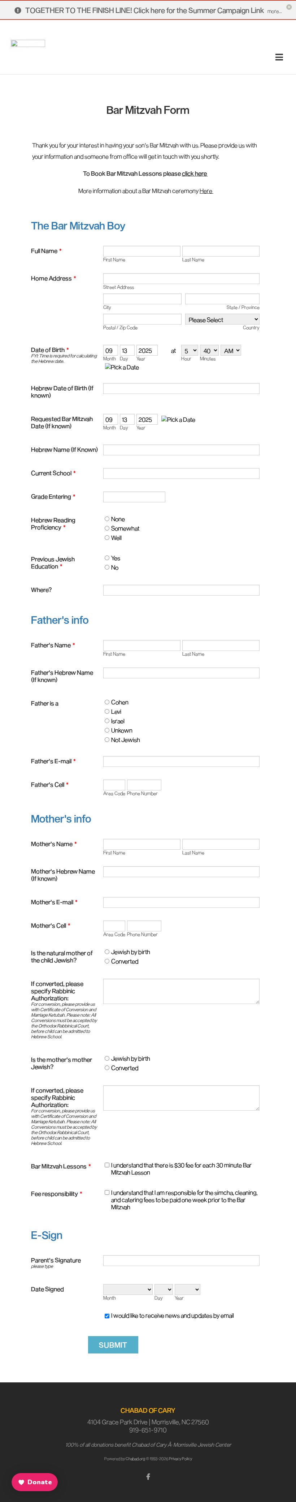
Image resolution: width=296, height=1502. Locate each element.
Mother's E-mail (54, 901)
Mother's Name (54, 843)
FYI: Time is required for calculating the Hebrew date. (64, 358)
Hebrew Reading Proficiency (53, 523)
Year (140, 358)
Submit (113, 1344)
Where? (41, 589)
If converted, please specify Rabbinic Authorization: (57, 990)
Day (124, 358)
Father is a (44, 703)
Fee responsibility (56, 1193)
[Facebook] (148, 1476)
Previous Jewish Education (53, 562)
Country (251, 327)
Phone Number (142, 793)
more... (274, 11)
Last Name (193, 259)
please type (42, 1266)
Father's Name (53, 644)
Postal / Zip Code (120, 327)
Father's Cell (50, 784)
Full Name (46, 250)
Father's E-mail (53, 760)
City (107, 307)
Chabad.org (135, 1458)
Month (109, 358)
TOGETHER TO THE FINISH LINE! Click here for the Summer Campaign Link (145, 10)
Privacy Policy (180, 1458)
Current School (53, 472)
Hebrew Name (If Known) (64, 449)
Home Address (53, 278)
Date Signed (47, 1288)
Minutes (208, 358)
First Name (114, 259)
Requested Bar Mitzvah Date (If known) (62, 422)
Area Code (114, 793)
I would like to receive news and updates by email (172, 1315)
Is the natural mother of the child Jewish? (62, 956)
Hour (186, 358)
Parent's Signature (56, 1259)
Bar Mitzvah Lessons (61, 1166)
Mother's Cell (50, 925)
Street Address (118, 287)
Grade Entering (53, 496)
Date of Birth (50, 349)
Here (206, 190)
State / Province (243, 307)
